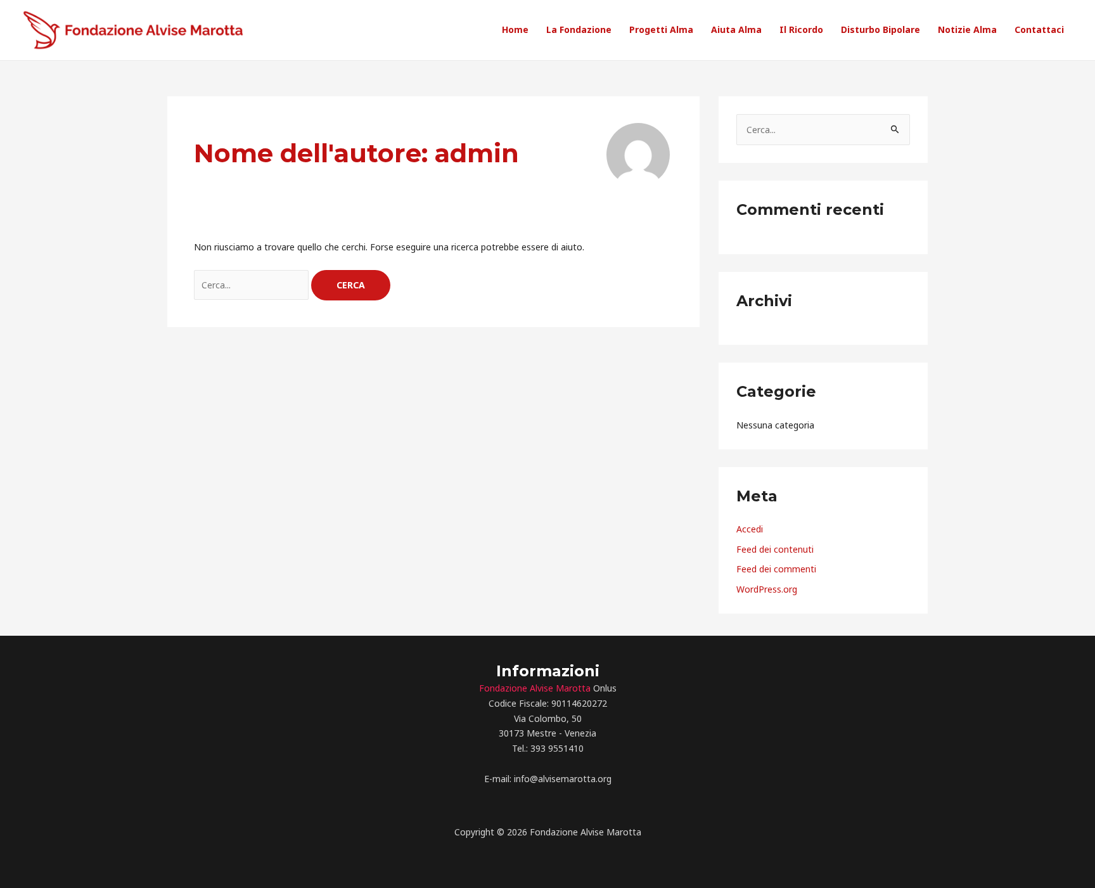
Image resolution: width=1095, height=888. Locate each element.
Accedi (749, 529)
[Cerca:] (252, 285)
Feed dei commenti (776, 569)
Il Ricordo (801, 29)
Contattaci (1039, 29)
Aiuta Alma (736, 29)
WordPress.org (766, 589)
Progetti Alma (661, 29)
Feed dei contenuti (775, 549)
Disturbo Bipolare (880, 29)
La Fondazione (579, 29)
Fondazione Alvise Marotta (535, 688)
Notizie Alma (967, 29)
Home (515, 29)
